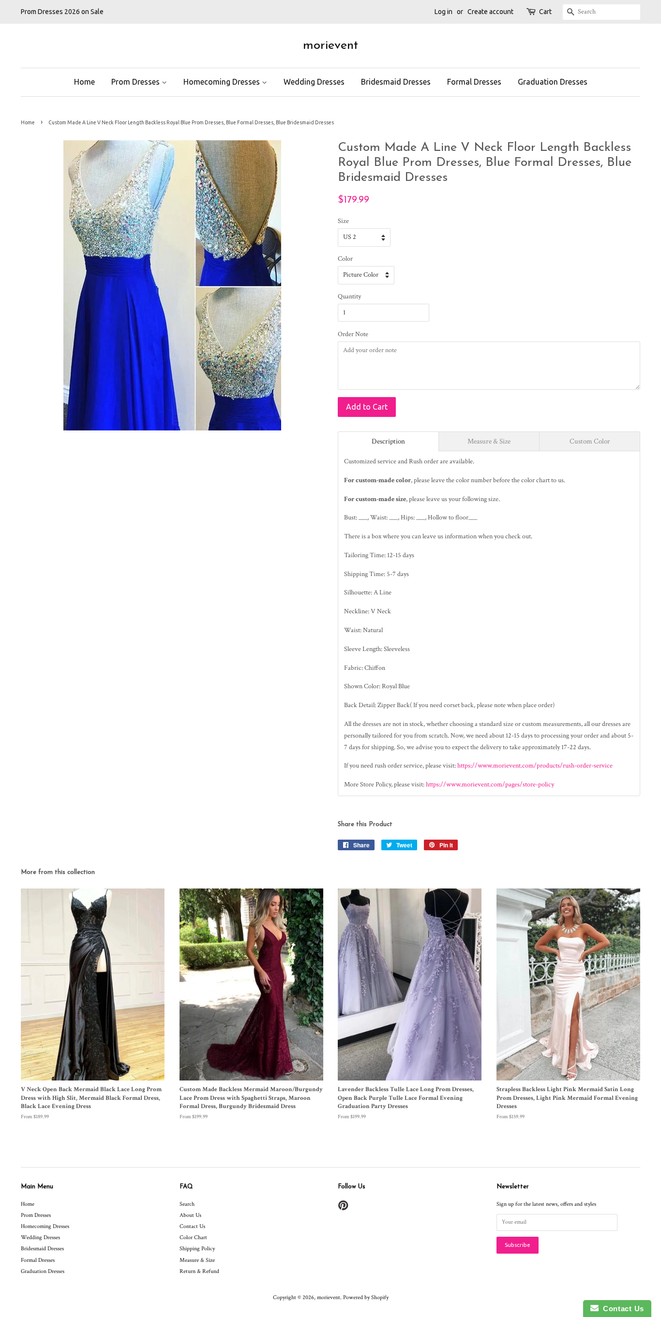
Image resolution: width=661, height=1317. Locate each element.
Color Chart (193, 1237)
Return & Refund (199, 1271)
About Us (190, 1215)
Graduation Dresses (552, 81)
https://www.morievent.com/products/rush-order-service (535, 765)
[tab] (388, 441)
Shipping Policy (197, 1248)
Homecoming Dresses (222, 81)
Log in (443, 11)
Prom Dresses (136, 81)
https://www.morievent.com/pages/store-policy (490, 784)
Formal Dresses (474, 81)
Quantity (349, 296)
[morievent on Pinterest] (343, 1208)
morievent (330, 46)
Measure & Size (197, 1260)
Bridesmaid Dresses (396, 81)
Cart (545, 11)
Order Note (353, 334)
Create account (490, 11)
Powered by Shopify (366, 1297)
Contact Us (192, 1226)
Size (343, 221)
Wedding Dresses (314, 81)
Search (187, 1204)
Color (345, 258)
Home (84, 81)
